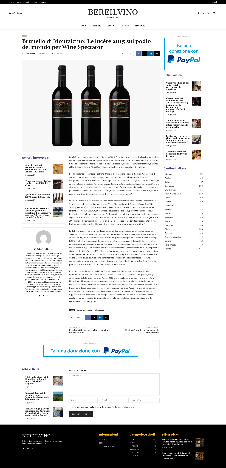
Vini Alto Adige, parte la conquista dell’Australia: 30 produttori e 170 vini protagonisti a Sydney (37, 412)
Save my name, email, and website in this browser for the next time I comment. (103, 407)
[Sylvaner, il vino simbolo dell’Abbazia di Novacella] (58, 198)
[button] (214, 13)
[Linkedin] (151, 53)
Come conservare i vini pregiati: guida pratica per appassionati (176, 454)
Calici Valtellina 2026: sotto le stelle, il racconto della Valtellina (177, 86)
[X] (208, 13)
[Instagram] (203, 13)
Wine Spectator (100, 310)
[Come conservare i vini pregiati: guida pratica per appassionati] (200, 456)
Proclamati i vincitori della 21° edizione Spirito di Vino (89, 331)
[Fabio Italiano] (43, 238)
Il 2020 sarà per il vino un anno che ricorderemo (141, 331)
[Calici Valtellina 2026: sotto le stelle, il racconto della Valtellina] (196, 86)
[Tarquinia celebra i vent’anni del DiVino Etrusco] (196, 154)
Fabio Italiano (29, 54)
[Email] (157, 53)
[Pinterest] (47, 295)
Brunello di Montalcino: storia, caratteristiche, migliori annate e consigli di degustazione (177, 442)
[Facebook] (198, 13)
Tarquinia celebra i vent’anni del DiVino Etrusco (176, 154)
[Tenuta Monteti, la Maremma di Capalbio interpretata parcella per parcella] (196, 123)
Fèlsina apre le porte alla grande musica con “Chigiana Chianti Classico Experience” (178, 139)
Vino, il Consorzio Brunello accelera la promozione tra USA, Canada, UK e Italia (36, 168)
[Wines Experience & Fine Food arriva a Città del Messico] (58, 184)
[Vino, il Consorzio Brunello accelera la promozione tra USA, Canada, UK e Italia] (58, 169)
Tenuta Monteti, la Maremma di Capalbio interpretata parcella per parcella (177, 123)
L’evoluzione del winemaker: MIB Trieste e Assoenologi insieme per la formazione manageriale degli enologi (177, 105)
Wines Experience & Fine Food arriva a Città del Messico (38, 183)
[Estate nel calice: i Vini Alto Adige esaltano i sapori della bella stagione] (58, 381)
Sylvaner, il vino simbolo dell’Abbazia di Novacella (37, 196)
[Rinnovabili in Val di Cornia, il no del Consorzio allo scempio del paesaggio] (58, 396)
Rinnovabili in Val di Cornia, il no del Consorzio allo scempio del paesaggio (37, 396)
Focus (24, 35)
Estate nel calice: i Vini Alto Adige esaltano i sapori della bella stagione (36, 380)
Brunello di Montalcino (84, 310)
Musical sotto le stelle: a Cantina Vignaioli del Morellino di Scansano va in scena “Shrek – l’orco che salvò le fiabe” (38, 213)
